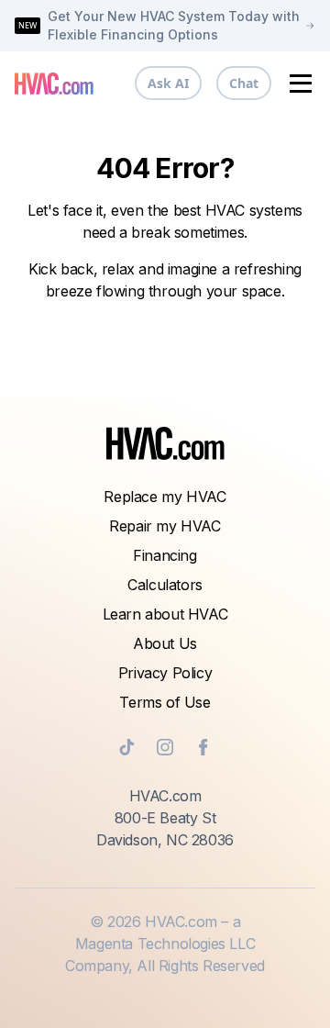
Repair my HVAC (164, 526)
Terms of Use (164, 702)
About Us (165, 643)
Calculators (165, 584)
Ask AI (168, 83)
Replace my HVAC (165, 496)
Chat (243, 83)
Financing (164, 555)
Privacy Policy (165, 673)
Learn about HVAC (165, 614)
